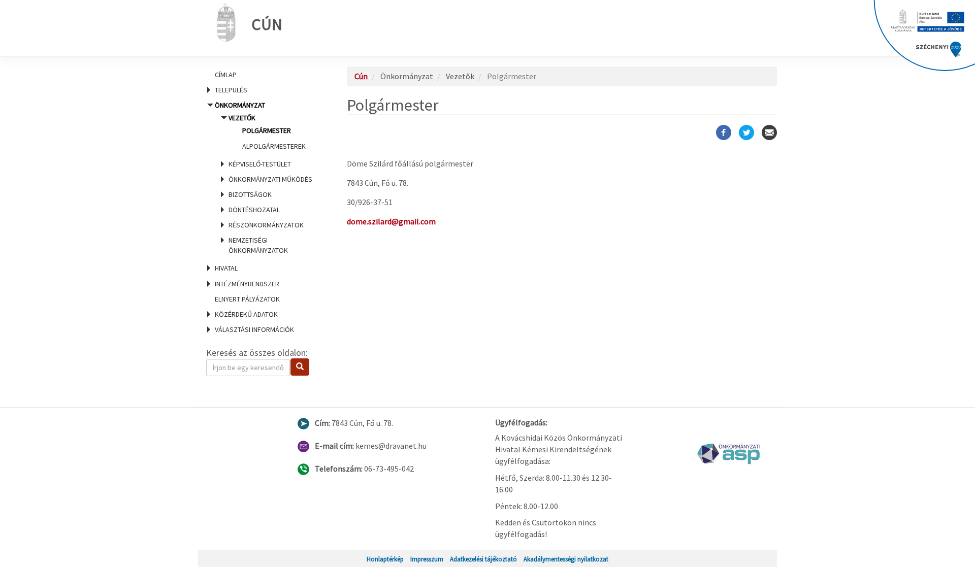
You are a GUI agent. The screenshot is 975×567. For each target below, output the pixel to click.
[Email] (769, 132)
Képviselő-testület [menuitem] (260, 164)
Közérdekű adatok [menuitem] (246, 314)
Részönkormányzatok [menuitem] (266, 224)
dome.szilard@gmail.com (391, 221)
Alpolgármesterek (274, 146)
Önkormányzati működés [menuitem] (270, 179)
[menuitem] (264, 74)
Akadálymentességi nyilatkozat (566, 559)
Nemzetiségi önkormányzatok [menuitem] (258, 245)
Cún (266, 24)
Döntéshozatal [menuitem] (254, 209)
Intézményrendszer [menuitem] (247, 283)
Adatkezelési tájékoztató (483, 559)
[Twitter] (746, 132)
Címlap (226, 74)
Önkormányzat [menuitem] (263, 178)
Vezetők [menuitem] (267, 131)
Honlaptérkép (385, 559)
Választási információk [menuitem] (254, 329)
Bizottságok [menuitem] (250, 194)
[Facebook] (723, 132)
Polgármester (266, 130)
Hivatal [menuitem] (226, 268)
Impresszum (426, 559)
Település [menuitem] (231, 89)
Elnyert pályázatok (247, 299)
